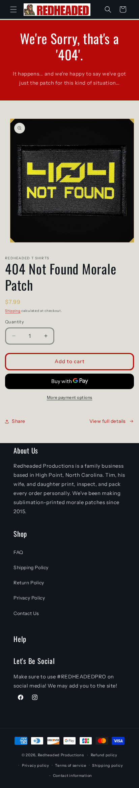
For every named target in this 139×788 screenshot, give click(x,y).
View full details (107, 421)
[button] (13, 9)
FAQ (18, 552)
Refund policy (104, 755)
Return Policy (28, 583)
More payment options (69, 397)
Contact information (72, 775)
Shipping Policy (31, 567)
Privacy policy (35, 765)
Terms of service (70, 765)
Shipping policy (107, 765)
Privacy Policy (29, 598)
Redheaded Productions (61, 755)
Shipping (13, 311)
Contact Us (26, 613)
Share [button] (18, 421)
